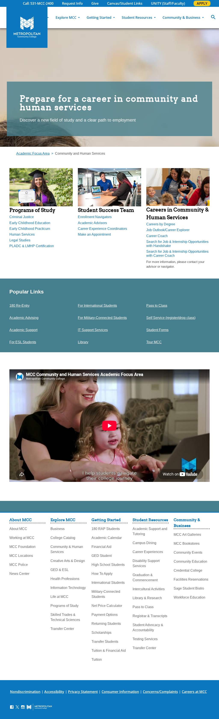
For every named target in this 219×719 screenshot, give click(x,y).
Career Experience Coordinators (102, 228)
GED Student (102, 556)
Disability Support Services (146, 563)
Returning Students (106, 623)
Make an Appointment (94, 234)
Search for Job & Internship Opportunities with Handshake (177, 244)
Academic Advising (23, 318)
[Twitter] (17, 707)
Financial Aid (101, 547)
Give (95, 3)
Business (57, 529)
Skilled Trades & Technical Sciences (65, 617)
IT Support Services (93, 330)
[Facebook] (11, 707)
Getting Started (99, 17)
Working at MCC (21, 538)
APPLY (202, 3)
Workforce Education (189, 597)
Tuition (97, 659)
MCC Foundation (22, 547)
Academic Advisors (92, 223)
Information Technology (68, 588)
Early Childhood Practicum (29, 228)
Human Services (22, 234)
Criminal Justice (21, 217)
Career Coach (157, 236)
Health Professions (64, 579)
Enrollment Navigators (95, 217)
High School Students (108, 564)
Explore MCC (66, 17)
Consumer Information (120, 691)
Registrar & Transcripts (150, 616)
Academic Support (23, 330)
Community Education (190, 561)
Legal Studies (19, 240)
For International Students (97, 305)
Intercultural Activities (149, 589)
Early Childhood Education (29, 223)
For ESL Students (22, 342)
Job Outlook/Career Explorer (167, 230)
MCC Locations (21, 556)
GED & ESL (59, 570)
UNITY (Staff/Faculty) (168, 3)
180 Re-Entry (19, 305)
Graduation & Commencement (145, 577)
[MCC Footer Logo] (39, 707)
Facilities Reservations (191, 579)
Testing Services (145, 639)
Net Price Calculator (107, 605)
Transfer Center (62, 629)
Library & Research (147, 598)
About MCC (36, 17)
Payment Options (105, 614)
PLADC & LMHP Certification (31, 246)
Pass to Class (156, 305)
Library (83, 342)
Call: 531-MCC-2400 (38, 3)
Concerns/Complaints (160, 691)
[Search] (213, 17)
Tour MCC (154, 342)
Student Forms (157, 330)
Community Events (188, 552)
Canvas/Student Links (124, 3)
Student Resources (137, 17)
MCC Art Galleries (187, 534)
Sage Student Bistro (189, 588)
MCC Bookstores (187, 543)
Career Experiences (148, 552)
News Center (19, 573)
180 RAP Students (106, 529)
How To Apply (102, 573)
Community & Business (182, 17)
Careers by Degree (160, 224)
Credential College (188, 570)
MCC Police (18, 564)
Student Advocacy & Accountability (148, 627)
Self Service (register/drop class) (170, 318)
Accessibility (54, 691)
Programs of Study (64, 605)
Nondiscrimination (25, 691)
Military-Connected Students (106, 594)
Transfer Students (105, 641)
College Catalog (62, 538)
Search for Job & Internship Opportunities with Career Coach (177, 253)
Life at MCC (59, 597)
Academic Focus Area (33, 153)
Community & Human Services (66, 549)
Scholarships (101, 632)
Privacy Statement (83, 691)
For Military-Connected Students (102, 318)
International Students (108, 582)
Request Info (72, 3)
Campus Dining (144, 543)
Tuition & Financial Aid (109, 650)
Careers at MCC (194, 691)
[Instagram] (23, 707)
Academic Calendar (107, 538)
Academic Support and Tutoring (150, 531)
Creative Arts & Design (67, 561)
